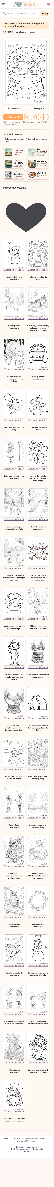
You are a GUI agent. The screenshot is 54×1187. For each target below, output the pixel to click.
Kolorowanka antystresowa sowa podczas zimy (14, 875)
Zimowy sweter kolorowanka (38, 378)
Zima (32, 32)
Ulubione (27, 1151)
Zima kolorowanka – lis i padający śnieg (38, 777)
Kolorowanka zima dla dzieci (38, 278)
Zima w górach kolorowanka (14, 327)
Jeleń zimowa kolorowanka (14, 1071)
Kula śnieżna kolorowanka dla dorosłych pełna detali (14, 728)
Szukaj (45, 13)
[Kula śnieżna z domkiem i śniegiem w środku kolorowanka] (26, 103)
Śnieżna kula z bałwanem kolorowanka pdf (14, 627)
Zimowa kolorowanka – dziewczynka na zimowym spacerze (14, 577)
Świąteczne (21, 32)
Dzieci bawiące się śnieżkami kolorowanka (38, 1022)
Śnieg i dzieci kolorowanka (14, 826)
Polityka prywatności (20, 1149)
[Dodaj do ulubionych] (40, 117)
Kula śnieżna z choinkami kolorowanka (38, 676)
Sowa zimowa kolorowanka (14, 925)
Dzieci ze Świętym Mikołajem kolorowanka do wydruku (38, 875)
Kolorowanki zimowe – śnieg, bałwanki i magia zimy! (26, 140)
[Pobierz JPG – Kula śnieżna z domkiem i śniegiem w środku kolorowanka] (34, 117)
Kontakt (19, 1147)
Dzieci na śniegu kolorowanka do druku (14, 528)
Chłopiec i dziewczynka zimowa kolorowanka (14, 1022)
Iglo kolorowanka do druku (38, 428)
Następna (39, 108)
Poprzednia (14, 108)
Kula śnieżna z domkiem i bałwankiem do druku (14, 1119)
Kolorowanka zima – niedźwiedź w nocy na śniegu (14, 379)
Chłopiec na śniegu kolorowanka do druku (38, 627)
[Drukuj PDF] (27, 117)
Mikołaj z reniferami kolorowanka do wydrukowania (38, 577)
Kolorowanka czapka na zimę (14, 428)
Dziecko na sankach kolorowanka (14, 974)
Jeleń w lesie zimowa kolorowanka (38, 528)
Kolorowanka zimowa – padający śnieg (38, 826)
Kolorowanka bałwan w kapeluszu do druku (38, 974)
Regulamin (38, 1149)
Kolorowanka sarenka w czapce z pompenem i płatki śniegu (38, 478)
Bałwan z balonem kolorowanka (14, 278)
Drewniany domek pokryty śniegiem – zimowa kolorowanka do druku (38, 328)
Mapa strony (32, 1147)
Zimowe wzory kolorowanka (38, 925)
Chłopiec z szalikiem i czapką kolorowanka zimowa (14, 677)
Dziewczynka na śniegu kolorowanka (14, 477)
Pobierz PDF (15, 117)
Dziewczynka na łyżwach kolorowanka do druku (38, 1071)
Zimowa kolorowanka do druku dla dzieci (14, 777)
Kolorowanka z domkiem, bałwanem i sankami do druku (38, 728)
